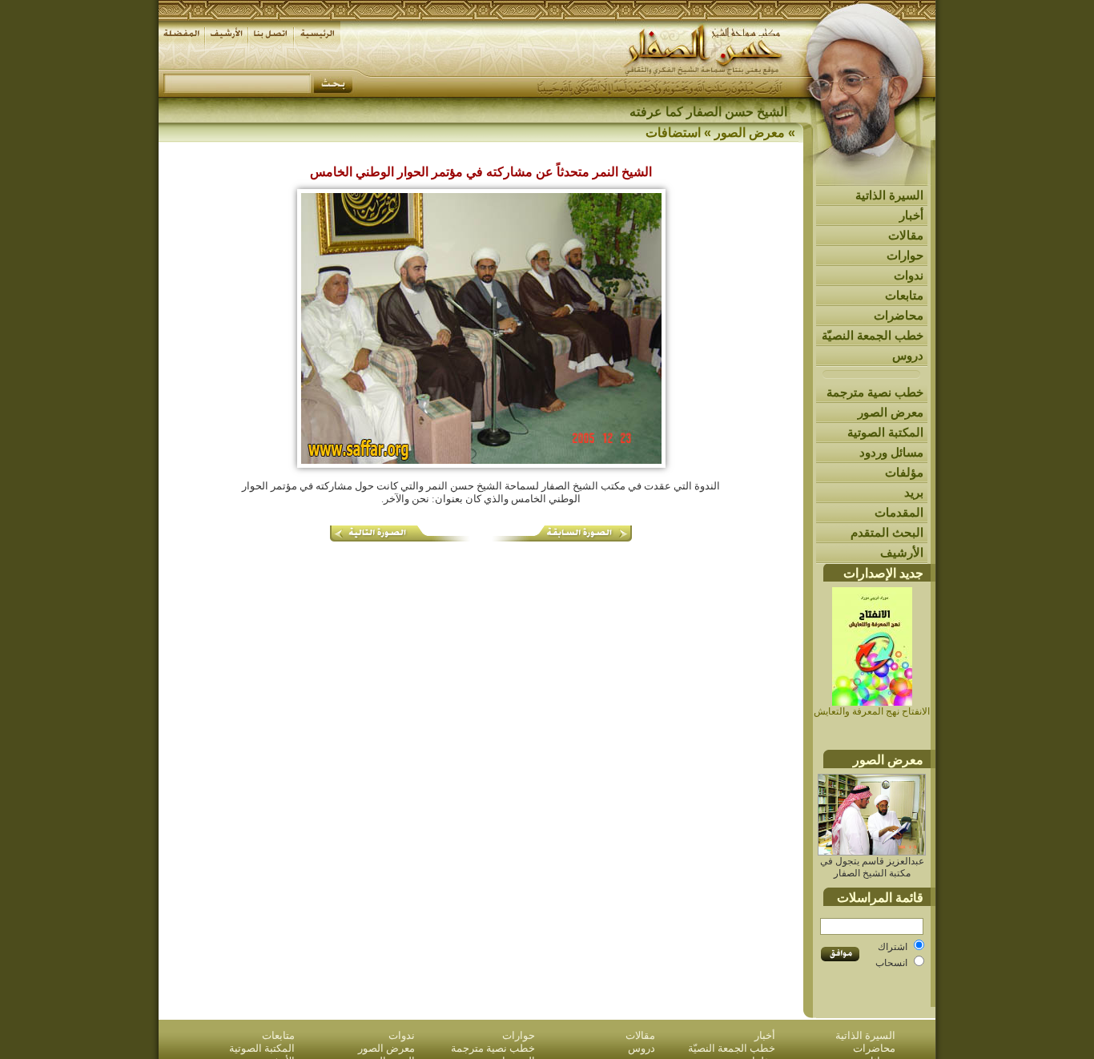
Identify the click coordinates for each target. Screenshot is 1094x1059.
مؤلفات (904, 472)
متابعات (904, 295)
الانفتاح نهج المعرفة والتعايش (872, 711)
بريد (913, 492)
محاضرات (898, 315)
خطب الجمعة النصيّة (872, 335)
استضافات (673, 132)
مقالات (905, 235)
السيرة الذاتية (889, 195)
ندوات (908, 275)
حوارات (905, 255)
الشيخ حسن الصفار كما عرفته (708, 112)
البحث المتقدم (887, 532)
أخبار (911, 215)
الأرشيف (901, 552)
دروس (907, 355)
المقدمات (899, 512)
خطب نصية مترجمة (875, 392)
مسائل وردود (891, 452)
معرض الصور (890, 412)
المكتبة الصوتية (885, 432)
